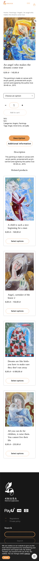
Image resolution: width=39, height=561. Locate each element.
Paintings (12, 12)
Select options (17, 241)
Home (6, 12)
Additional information (19, 143)
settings (27, 554)
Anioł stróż (17, 126)
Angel (10, 126)
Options (6, 90)
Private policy (15, 521)
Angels (19, 12)
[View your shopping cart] (34, 3)
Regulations (14, 518)
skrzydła (25, 126)
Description (19, 138)
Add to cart (15, 112)
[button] (35, 21)
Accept (6, 557)
